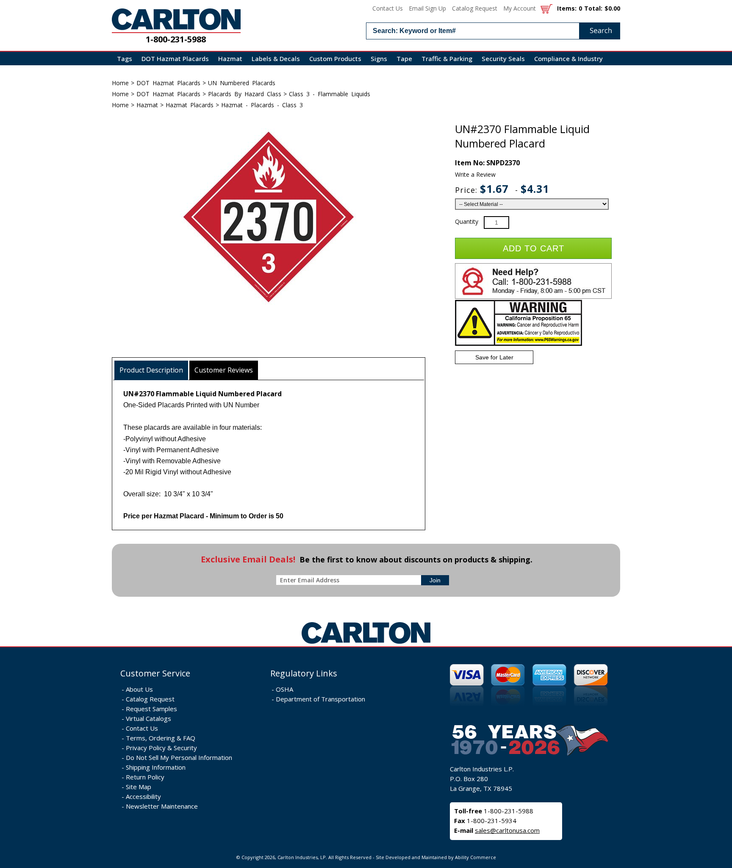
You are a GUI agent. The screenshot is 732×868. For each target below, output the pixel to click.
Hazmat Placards (190, 105)
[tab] (151, 370)
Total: (593, 8)
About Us (139, 689)
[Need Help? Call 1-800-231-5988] (533, 297)
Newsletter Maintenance (162, 806)
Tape (404, 58)
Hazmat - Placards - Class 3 (262, 105)
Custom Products (335, 58)
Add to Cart (533, 248)
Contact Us (387, 8)
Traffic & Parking (446, 58)
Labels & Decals (276, 58)
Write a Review (475, 174)
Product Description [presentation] (151, 370)
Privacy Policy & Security (161, 747)
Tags (124, 58)
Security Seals (503, 58)
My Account (519, 8)
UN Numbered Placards (241, 83)
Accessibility (143, 796)
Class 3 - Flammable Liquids (329, 94)
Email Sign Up (427, 8)
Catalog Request (474, 8)
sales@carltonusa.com (507, 830)
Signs (379, 58)
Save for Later (494, 357)
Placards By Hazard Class (244, 94)
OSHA (284, 689)
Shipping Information (156, 767)
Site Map (138, 786)
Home (120, 83)
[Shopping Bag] (546, 8)
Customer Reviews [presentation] (223, 370)
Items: (567, 8)
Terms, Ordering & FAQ (160, 738)
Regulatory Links (303, 673)
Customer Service (155, 673)
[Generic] (366, 644)
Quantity (466, 221)
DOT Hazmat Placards (175, 58)
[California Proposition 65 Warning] (518, 344)
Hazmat (230, 58)
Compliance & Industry (568, 58)
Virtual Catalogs (148, 718)
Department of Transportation (320, 699)
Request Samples (151, 708)
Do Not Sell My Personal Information (179, 757)
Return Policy (145, 777)
